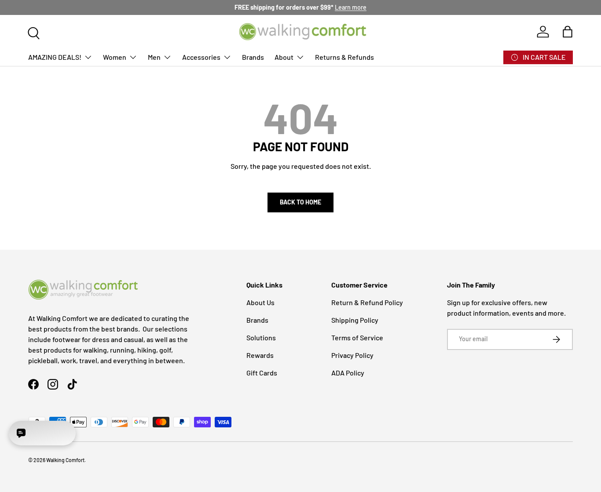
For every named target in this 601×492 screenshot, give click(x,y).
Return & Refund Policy (367, 302)
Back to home (300, 202)
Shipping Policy (354, 320)
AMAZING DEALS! (54, 57)
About (284, 57)
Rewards (260, 355)
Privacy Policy (352, 355)
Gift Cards (261, 372)
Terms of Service (357, 337)
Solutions (261, 337)
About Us (260, 302)
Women (114, 57)
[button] (567, 31)
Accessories (201, 57)
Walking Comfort (65, 460)
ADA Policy (347, 372)
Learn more (350, 7)
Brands (253, 57)
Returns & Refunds (344, 57)
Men (154, 57)
